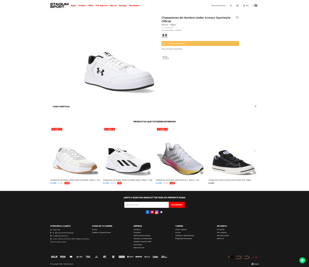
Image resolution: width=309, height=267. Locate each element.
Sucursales (138, 244)
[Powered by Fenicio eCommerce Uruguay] (255, 264)
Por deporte (101, 5)
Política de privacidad (142, 235)
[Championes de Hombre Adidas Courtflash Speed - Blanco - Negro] (128, 152)
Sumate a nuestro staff (142, 241)
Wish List (220, 238)
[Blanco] (166, 55)
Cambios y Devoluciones (101, 232)
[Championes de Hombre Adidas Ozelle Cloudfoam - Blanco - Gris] (75, 152)
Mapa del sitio (139, 247)
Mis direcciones (223, 235)
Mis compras (222, 232)
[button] (231, 5)
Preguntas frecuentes (183, 238)
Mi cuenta (220, 229)
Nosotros (137, 229)
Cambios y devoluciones (184, 235)
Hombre (82, 5)
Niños (91, 5)
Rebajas (123, 5)
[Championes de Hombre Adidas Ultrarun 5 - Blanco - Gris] (181, 152)
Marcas (113, 5)
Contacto (137, 232)
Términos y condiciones (143, 238)
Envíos (94, 229)
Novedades (134, 5)
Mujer (73, 5)
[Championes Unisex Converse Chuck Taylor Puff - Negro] (233, 152)
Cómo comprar (181, 229)
